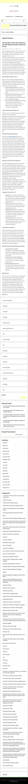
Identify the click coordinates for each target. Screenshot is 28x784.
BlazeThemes (15, 781)
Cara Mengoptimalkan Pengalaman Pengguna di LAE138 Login (12, 1)
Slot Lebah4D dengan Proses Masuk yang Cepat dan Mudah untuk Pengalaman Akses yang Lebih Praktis (14, 416)
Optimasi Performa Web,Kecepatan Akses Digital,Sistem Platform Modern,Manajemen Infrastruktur (13, 581)
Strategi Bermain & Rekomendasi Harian (12, 691)
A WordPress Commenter (9, 434)
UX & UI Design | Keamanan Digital (10, 762)
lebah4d (4, 572)
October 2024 (6, 487)
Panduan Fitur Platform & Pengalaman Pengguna (14, 604)
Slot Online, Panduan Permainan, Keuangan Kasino (14, 681)
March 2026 (5, 448)
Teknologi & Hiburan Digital (9, 711)
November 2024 (6, 484)
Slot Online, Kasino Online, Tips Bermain (12, 678)
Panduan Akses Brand (8, 590)
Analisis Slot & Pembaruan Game (10, 502)
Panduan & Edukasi (7, 585)
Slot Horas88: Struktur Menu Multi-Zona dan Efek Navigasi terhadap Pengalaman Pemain (14, 44)
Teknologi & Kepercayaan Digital (10, 717)
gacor (4, 515)
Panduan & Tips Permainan (9, 588)
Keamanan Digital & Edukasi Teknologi (11, 563)
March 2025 (5, 473)
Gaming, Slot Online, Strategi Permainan (12, 531)
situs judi (5, 646)
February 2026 (6, 451)
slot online (5, 311)
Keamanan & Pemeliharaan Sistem (10, 556)
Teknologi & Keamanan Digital (9, 714)
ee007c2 (5, 49)
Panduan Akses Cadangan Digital (10, 593)
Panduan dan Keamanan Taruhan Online (12, 602)
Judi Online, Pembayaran (8, 548)
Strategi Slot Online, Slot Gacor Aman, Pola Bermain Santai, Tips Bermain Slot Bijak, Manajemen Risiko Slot (12, 701)
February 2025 (6, 476)
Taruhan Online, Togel (8, 708)
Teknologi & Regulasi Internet (9, 722)
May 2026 (5, 442)
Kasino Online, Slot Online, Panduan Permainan (13, 551)
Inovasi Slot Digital (7, 545)
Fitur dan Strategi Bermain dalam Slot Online (13, 512)
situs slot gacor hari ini (8, 328)
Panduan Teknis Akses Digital (9, 626)
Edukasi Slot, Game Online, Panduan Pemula (13, 505)
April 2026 (5, 445)
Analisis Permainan (7, 500)
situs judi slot (6, 648)
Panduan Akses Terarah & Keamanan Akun (12, 596)
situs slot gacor (6, 322)
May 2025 (5, 468)
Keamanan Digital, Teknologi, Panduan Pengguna (14, 566)
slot (4, 334)
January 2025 (6, 479)
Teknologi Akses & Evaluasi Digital (11, 725)
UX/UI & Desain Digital (8, 765)
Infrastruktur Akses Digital (9, 542)
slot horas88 (12, 136)
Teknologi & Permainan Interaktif (10, 719)
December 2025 (6, 456)
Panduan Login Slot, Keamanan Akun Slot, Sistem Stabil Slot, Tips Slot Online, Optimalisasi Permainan (14, 615)
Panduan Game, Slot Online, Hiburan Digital (12, 607)
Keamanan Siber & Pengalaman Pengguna (12, 569)
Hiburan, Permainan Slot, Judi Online (11, 534)
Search (4, 395)
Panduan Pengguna (7, 623)
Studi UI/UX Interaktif (7, 705)
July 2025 (5, 462)
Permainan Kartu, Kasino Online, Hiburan (12, 629)
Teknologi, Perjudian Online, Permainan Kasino (13, 739)
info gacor (5, 537)
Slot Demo (5, 660)
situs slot (5, 651)
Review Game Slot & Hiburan (9, 643)
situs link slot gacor (7, 300)
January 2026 (6, 454)
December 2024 (6, 482)
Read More (4, 294)
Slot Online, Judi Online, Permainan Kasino (12, 675)
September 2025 (6, 459)
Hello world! (19, 434)
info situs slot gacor (7, 539)
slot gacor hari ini (7, 665)
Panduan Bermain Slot (8, 599)
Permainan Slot (6, 631)
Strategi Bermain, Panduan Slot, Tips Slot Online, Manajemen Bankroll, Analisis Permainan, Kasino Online (14, 695)
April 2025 (5, 470)
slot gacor (5, 306)
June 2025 (5, 465)
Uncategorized (6, 760)
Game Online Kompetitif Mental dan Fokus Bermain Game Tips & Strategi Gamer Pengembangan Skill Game (14, 523)
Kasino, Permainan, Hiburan (9, 553)
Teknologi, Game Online (8, 736)
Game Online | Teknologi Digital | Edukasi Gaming (14, 518)
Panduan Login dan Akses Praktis (10, 610)
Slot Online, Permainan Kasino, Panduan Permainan (14, 684)
